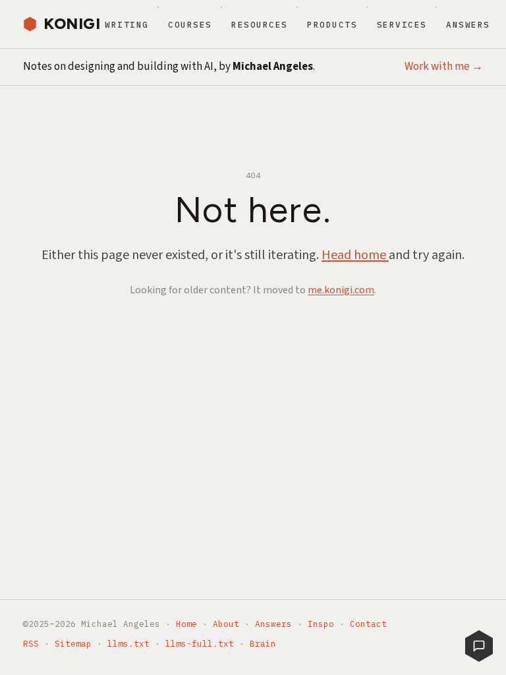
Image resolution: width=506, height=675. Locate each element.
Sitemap (73, 643)
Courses (190, 24)
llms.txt (128, 643)
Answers (468, 24)
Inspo (321, 623)
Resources (259, 24)
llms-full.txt (199, 643)
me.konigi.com (341, 290)
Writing (127, 24)
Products (332, 24)
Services (402, 24)
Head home (355, 255)
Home (186, 623)
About (226, 623)
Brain (263, 643)
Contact (368, 623)
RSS (31, 643)
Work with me (444, 66)
